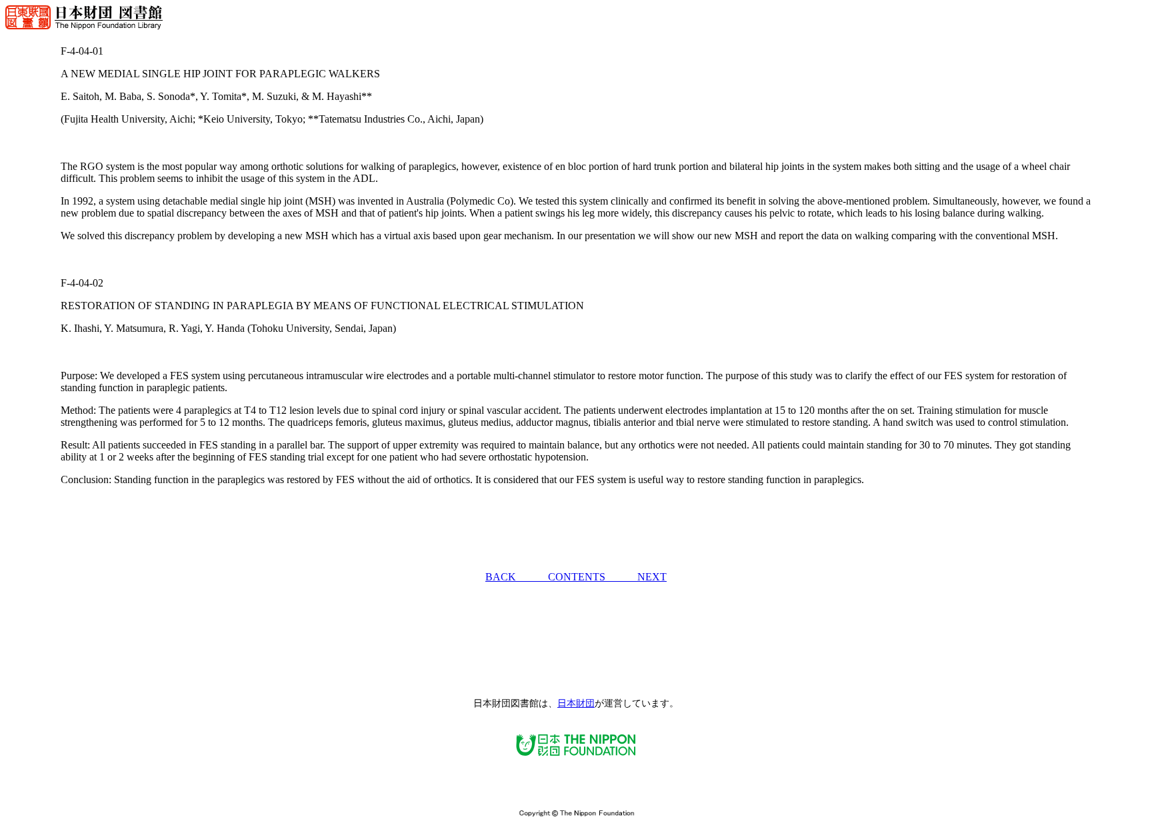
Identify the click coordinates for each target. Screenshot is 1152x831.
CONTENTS (592, 576)
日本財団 (576, 703)
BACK (516, 576)
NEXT (652, 576)
